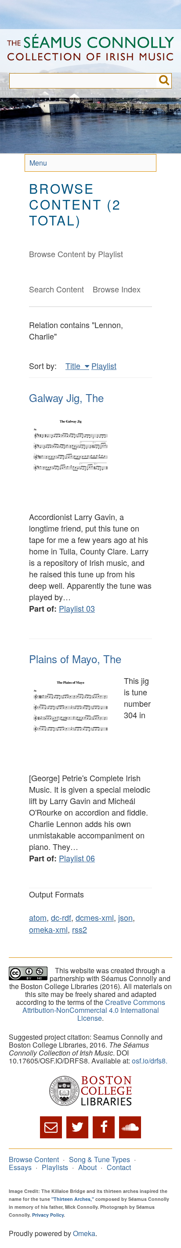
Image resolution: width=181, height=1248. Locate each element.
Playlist (103, 365)
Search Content (56, 289)
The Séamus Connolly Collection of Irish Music (90, 51)
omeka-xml (48, 929)
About (87, 1167)
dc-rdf (61, 917)
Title (74, 365)
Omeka (84, 1233)
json (125, 917)
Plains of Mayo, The (75, 658)
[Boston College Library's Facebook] (104, 1127)
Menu (38, 163)
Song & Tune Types (99, 1159)
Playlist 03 (77, 608)
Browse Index (117, 289)
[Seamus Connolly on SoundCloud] (130, 1127)
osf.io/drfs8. (149, 1061)
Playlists (55, 1167)
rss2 (79, 929)
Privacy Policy (48, 1214)
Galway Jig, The (66, 397)
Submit (164, 81)
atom (38, 917)
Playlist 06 (77, 858)
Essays (20, 1167)
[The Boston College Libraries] (90, 1091)
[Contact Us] (51, 1127)
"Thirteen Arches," (72, 1199)
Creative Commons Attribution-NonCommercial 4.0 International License (94, 1010)
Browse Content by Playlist (76, 253)
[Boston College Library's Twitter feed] (77, 1127)
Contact (119, 1167)
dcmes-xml (95, 917)
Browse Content (34, 1159)
